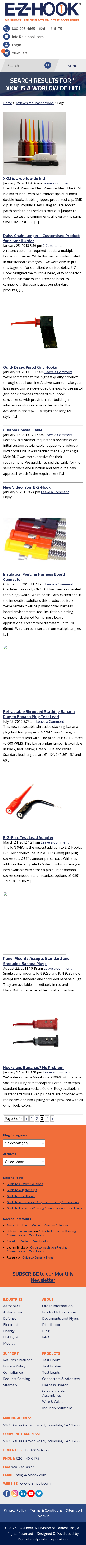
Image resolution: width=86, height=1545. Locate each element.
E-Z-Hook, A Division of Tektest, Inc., (47, 1527)
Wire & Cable (52, 1401)
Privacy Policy (14, 1366)
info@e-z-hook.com (28, 36)
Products (51, 1353)
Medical (9, 1343)
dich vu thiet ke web (20, 1231)
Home (7, 103)
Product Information (59, 1312)
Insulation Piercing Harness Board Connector (34, 576)
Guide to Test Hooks (21, 1196)
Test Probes (52, 1366)
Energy (9, 1330)
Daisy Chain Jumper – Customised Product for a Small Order (41, 238)
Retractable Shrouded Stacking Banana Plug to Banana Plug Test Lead (39, 714)
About (48, 1299)
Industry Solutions (57, 1407)
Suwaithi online (17, 1225)
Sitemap (10, 1384)
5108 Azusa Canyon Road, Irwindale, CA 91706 (41, 1441)
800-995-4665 (23, 28)
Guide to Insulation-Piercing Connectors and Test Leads (44, 1208)
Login (16, 44)
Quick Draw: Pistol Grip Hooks (30, 367)
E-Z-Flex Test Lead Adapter (28, 837)
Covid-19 (43, 1515)
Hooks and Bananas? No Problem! (33, 1067)
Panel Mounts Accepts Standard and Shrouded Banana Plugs (36, 960)
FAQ (45, 1337)
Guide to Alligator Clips (22, 1190)
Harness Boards (55, 1384)
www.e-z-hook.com (35, 1483)
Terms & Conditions (46, 1510)
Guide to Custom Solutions (25, 1184)
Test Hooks (51, 1359)
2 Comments (52, 245)
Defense (9, 1318)
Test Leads (51, 1372)
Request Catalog (16, 1378)
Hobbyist (10, 1337)
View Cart (15, 52)
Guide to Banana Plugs (37, 1257)
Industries (12, 1299)
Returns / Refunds (17, 1359)
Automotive (12, 1312)
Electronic (11, 1324)
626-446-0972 (22, 1466)
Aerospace (11, 1305)
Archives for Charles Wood (35, 103)
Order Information (57, 1305)
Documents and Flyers (60, 1318)
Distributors (52, 1324)
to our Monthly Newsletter (43, 1277)
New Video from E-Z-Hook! (27, 487)
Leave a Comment (57, 183)
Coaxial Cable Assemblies (53, 1393)
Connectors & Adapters (61, 1378)
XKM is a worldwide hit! (24, 178)
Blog (46, 1330)
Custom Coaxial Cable (23, 430)
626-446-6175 (50, 28)
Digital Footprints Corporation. (43, 1539)
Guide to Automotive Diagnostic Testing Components (43, 1202)
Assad (11, 1241)
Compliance (13, 1372)
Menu (72, 66)
